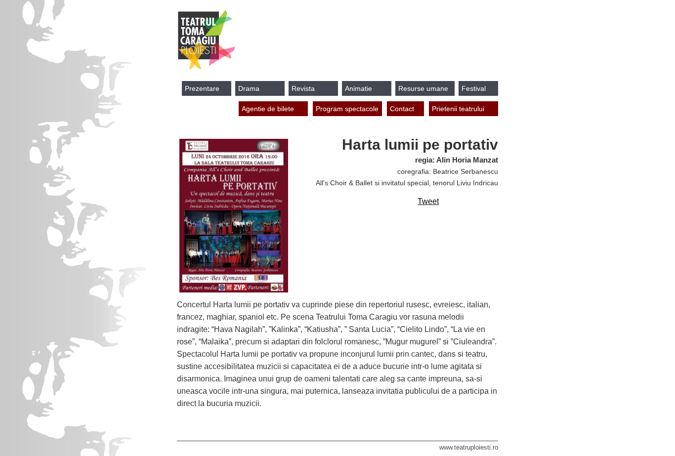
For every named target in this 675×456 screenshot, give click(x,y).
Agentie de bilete (268, 109)
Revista (303, 88)
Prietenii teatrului (458, 109)
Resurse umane (423, 88)
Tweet (428, 201)
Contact (402, 109)
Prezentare (202, 88)
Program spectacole (347, 109)
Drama (248, 88)
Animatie (358, 88)
